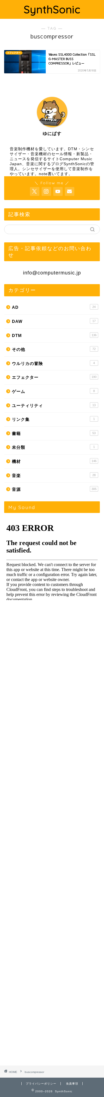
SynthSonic (52, 9)
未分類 (53, 447)
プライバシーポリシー (41, 1083)
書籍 (54, 433)
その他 (54, 349)
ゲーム (53, 391)
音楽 (54, 475)
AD (54, 307)
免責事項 (72, 1083)
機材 (54, 461)
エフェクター (54, 377)
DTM (54, 335)
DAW (54, 321)
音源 (54, 489)
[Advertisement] (52, 833)
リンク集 (53, 419)
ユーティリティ (54, 405)
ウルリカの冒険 (53, 363)
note (43, 174)
